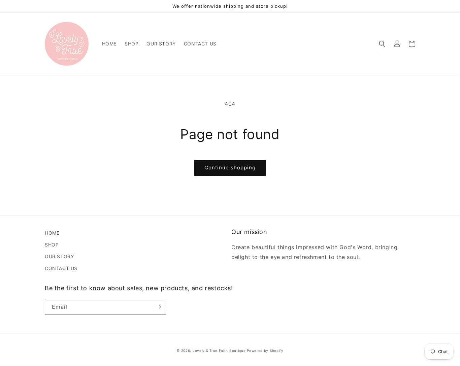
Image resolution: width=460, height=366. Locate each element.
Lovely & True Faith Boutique (219, 350)
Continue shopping (230, 167)
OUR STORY (59, 256)
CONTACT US (61, 268)
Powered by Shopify (265, 350)
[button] (382, 43)
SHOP (52, 244)
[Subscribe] (158, 307)
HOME (52, 233)
